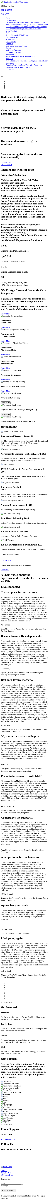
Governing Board (19, 65)
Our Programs (11, 20)
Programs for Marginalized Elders (26, 24)
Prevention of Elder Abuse (30, 27)
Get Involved (11, 42)
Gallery (8, 33)
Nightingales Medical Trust (38, 61)
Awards (9, 67)
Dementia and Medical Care (16, 22)
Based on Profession (27, 57)
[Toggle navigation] (2, 76)
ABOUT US (6, 1173)
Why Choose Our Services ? (16, 61)
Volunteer (9, 44)
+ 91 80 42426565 (8, 1139)
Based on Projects (12, 57)
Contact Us (10, 69)
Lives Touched (11, 31)
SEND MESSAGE (8, 1190)
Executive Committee (34, 65)
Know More (5, 314)
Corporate (18, 50)
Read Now (7, 560)
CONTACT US (7, 1175)
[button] (4, 163)
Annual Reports (17, 67)
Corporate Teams (21, 46)
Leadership (10, 63)
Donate (8, 48)
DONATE (5, 14)
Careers (19, 52)
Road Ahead (10, 39)
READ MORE (6, 165)
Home (8, 18)
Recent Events (11, 35)
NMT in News (22, 35)
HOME (4, 1171)
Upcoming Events (12, 37)
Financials (27, 67)
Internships (10, 54)
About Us (9, 59)
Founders (9, 65)
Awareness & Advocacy (32, 29)
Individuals (10, 46)
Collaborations (11, 52)
